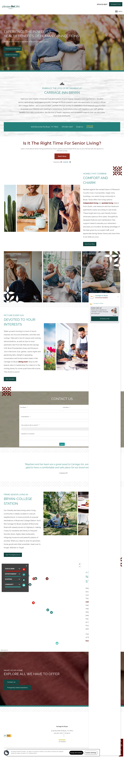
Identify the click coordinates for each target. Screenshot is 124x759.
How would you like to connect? (30, 425)
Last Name (66, 407)
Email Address (25, 416)
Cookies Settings (90, 753)
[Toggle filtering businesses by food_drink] (23, 569)
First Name (23, 407)
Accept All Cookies (76, 753)
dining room (23, 362)
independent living (90, 203)
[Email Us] (121, 745)
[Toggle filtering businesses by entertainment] (23, 574)
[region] (41, 607)
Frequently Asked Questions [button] (17, 687)
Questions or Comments (27, 433)
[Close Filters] (26, 566)
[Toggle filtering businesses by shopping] (23, 579)
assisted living (107, 203)
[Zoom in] (80, 564)
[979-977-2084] (121, 741)
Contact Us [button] (11, 682)
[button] (115, 4)
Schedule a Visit (104, 318)
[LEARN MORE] (23, 254)
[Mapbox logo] (4, 650)
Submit (62, 444)
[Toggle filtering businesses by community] (23, 585)
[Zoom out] (80, 566)
